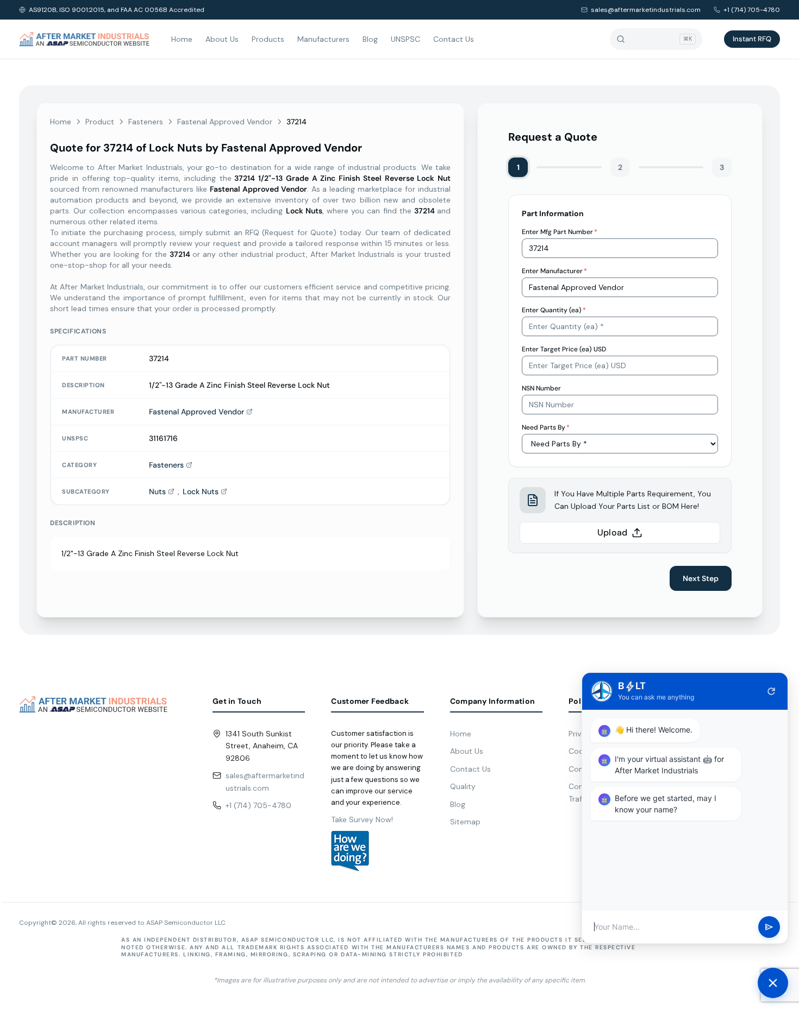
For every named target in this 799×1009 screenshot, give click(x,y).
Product (99, 122)
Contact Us (453, 39)
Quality (463, 786)
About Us (222, 39)
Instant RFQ (752, 38)
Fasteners (145, 122)
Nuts (157, 491)
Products (268, 39)
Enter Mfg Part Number (559, 232)
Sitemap (465, 822)
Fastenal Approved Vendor (224, 122)
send (769, 927)
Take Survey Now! (362, 819)
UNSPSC (405, 39)
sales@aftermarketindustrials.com (646, 9)
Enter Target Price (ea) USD (564, 349)
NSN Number (541, 388)
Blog (370, 39)
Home (181, 39)
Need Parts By (546, 427)
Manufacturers (323, 39)
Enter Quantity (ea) (554, 310)
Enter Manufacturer (554, 271)
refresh (771, 691)
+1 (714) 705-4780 (751, 9)
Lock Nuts (201, 491)
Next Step (701, 578)
